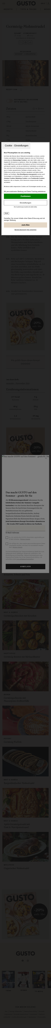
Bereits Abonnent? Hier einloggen (25, 230)
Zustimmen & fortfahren (25, 196)
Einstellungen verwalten (25, 202)
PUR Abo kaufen (25, 225)
